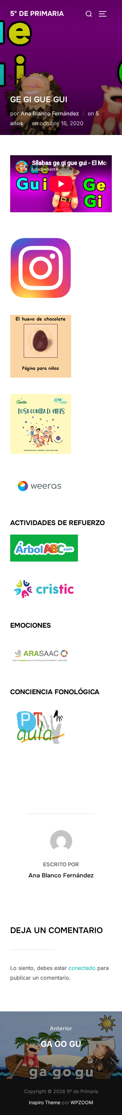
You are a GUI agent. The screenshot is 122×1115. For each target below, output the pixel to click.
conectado (82, 967)
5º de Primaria (37, 13)
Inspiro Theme (44, 1102)
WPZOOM (81, 1102)
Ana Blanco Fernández (50, 113)
